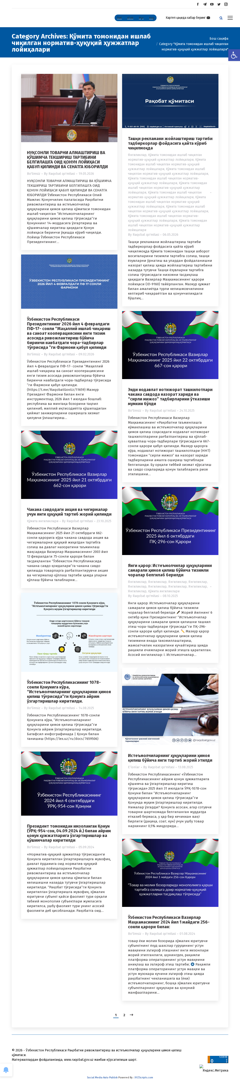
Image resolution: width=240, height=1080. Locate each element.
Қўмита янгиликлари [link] (42, 521)
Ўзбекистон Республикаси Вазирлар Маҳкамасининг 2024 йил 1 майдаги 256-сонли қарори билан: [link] (169, 922)
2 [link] (124, 1015)
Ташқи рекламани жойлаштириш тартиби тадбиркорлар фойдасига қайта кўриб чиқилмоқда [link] (170, 143)
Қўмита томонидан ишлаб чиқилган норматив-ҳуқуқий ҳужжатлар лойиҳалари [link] (167, 164)
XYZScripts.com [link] (144, 1077)
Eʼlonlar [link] (134, 767)
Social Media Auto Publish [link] (102, 1077)
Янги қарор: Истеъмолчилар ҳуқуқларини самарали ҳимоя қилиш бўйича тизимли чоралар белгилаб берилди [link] (170, 570)
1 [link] (116, 1015)
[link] (234, 55)
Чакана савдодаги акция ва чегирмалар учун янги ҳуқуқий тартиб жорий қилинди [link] (69, 512)
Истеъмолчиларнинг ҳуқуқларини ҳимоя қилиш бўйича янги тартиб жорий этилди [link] (170, 758)
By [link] (59, 174)
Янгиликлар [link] (137, 155)
